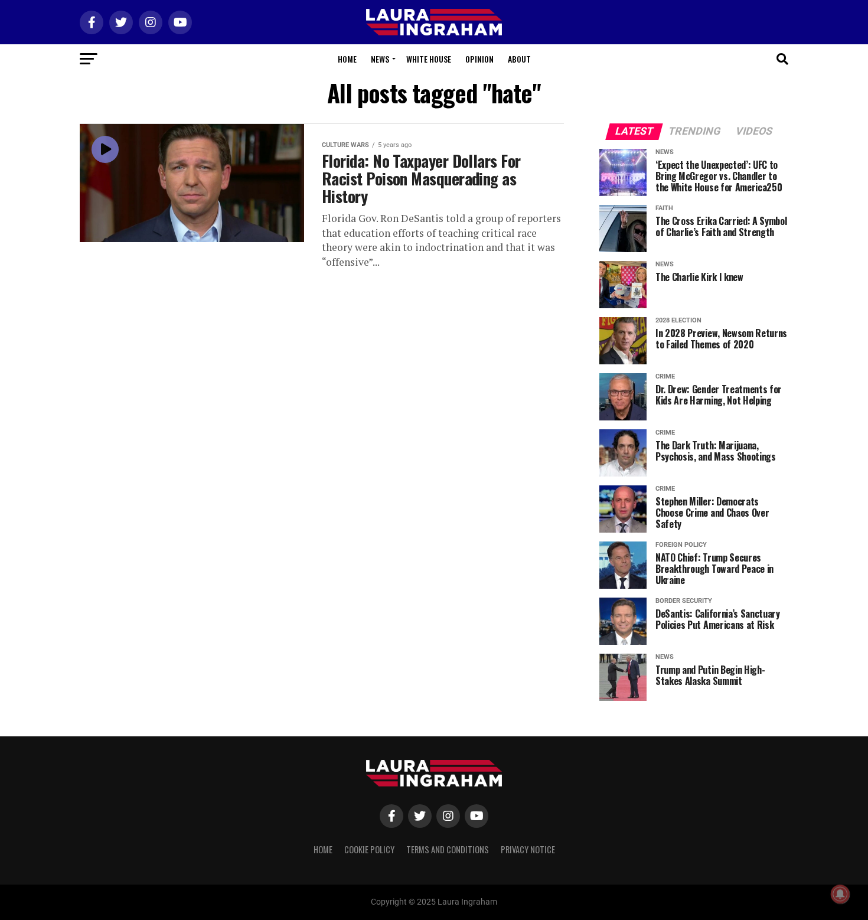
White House (428, 59)
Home (347, 59)
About (519, 59)
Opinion (479, 59)
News (380, 59)
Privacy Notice (528, 849)
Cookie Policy (369, 849)
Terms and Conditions (447, 849)
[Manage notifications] (840, 894)
